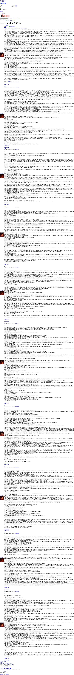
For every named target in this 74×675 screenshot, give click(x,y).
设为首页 (1, 0)
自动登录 (13, 5)
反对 (8, 145)
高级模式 (1, 662)
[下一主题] (13, 20)
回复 (5, 145)
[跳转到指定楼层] (12, 26)
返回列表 (1, 661)
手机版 (4, 668)
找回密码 (16, 5)
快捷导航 (1, 11)
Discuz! (5, 671)
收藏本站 (4, 0)
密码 (1, 6)
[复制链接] (7, 25)
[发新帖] (4, 661)
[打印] (7, 20)
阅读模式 (25, 28)
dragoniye (1, 52)
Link (5, 663)
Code (8, 663)
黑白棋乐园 (9, 668)
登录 (8, 664)
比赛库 (6, 15)
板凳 (5, 148)
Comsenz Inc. (6, 672)
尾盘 (2, 14)
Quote (7, 663)
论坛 (3, 12)
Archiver (1, 668)
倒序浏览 (22, 28)
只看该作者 (15, 28)
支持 (7, 145)
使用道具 (5, 84)
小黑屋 (6, 668)
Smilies (10, 663)
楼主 (5, 27)
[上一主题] (10, 20)
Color (2, 663)
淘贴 (4, 13)
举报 (8, 84)
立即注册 (16, 6)
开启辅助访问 (2, 1)
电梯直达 (5, 26)
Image (3, 663)
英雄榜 (6, 16)
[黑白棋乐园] (3, 3)
